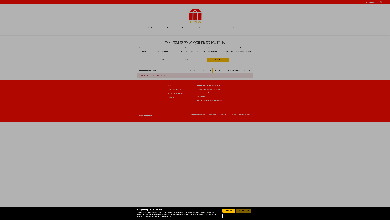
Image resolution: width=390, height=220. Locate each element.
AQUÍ (167, 214)
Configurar (236, 216)
